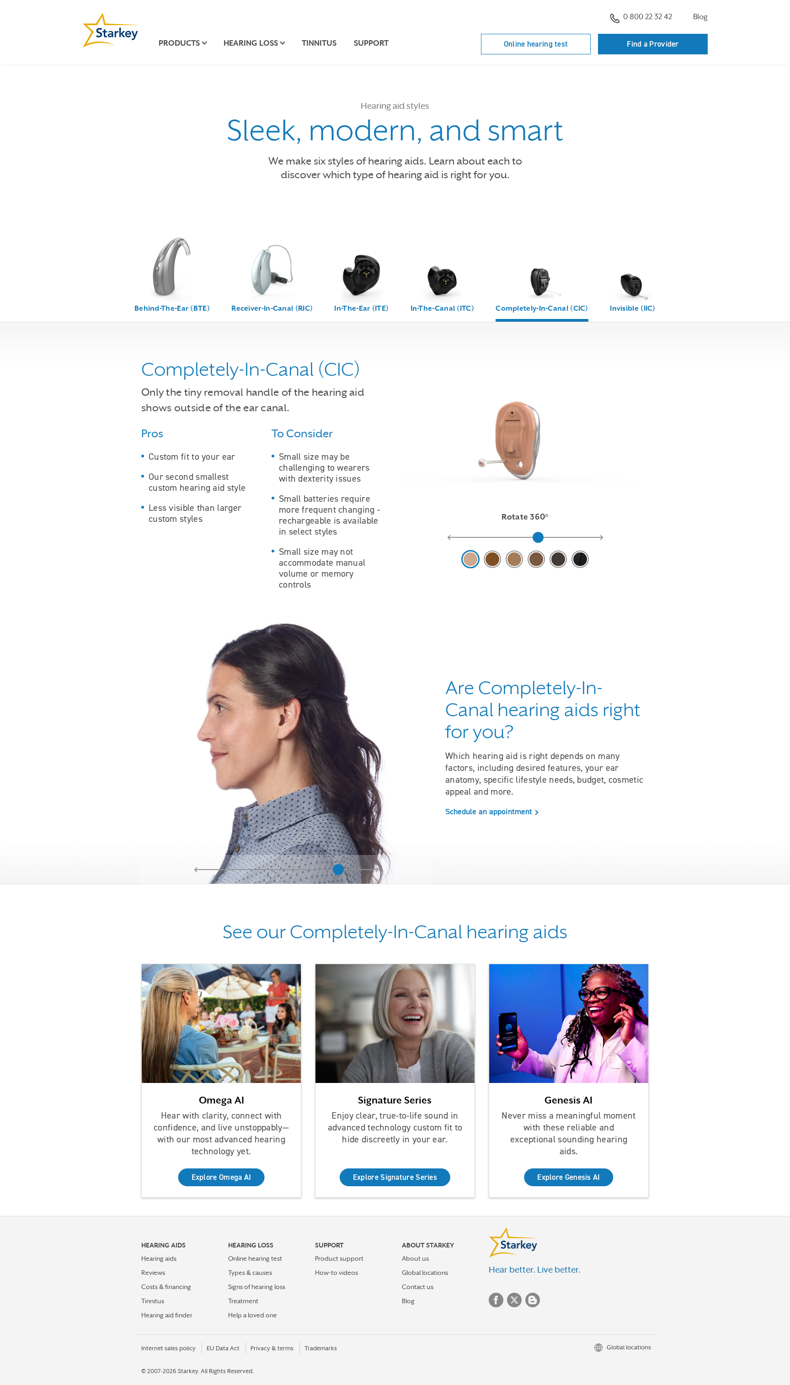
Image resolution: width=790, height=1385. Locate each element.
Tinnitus (319, 43)
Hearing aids (158, 1258)
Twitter (514, 1300)
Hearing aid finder (166, 1315)
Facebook (496, 1300)
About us (415, 1258)
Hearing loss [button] (251, 43)
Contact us (417, 1286)
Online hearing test (536, 44)
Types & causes (250, 1272)
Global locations (425, 1272)
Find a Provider (653, 44)
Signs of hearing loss (256, 1286)
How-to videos (336, 1272)
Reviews (153, 1272)
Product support (339, 1258)
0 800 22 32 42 (647, 16)
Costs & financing (166, 1286)
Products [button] (179, 43)
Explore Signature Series (395, 1177)
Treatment (243, 1301)
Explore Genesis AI (568, 1177)
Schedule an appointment (488, 811)
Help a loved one (252, 1315)
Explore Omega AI (221, 1177)
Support (371, 43)
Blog (700, 16)
